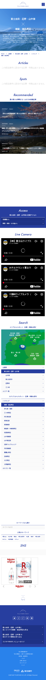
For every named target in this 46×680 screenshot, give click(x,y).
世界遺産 (11, 539)
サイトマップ (23, 663)
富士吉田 (38, 536)
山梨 (28, 536)
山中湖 (10, 536)
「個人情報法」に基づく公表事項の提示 (23, 654)
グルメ (17, 539)
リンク (23, 665)
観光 (15, 536)
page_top (23, 598)
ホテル (4, 539)
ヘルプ (23, 658)
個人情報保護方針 (23, 651)
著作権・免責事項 (23, 656)
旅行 (32, 536)
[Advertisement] (23, 179)
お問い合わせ (23, 660)
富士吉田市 (21, 536)
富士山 (4, 536)
